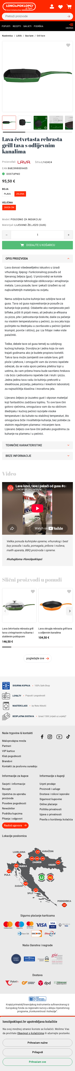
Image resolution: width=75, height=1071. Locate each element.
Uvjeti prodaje (48, 783)
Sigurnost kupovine (51, 799)
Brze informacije (18, 455)
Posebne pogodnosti (14, 803)
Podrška (38, 26)
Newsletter (8, 808)
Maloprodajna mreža (14, 740)
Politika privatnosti (51, 809)
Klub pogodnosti (11, 756)
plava (7, 194)
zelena (20, 194)
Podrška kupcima (12, 813)
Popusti (6, 26)
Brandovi (7, 761)
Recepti (17, 26)
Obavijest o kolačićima (30, 1033)
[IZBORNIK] (68, 24)
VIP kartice (8, 751)
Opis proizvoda (17, 258)
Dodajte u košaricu (40, 245)
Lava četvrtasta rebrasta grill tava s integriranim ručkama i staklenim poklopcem (17, 632)
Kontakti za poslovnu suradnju (19, 766)
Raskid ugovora (13, 825)
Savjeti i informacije (13, 783)
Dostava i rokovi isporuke (54, 794)
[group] (37, 76)
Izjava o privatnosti (51, 814)
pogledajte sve (35, 658)
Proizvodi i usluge (50, 789)
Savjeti (27, 26)
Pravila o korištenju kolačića (56, 819)
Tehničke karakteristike (24, 445)
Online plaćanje (48, 804)
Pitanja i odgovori (12, 818)
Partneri (6, 746)
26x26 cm (9, 207)
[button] (69, 611)
